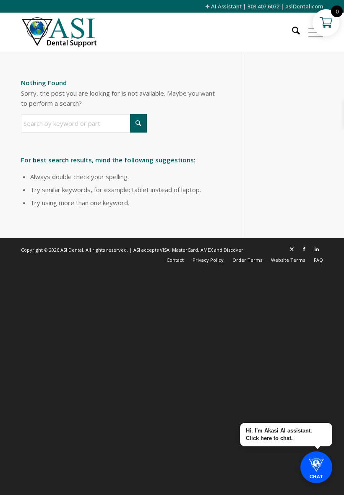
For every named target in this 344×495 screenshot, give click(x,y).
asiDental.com (304, 6)
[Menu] (311, 32)
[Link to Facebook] (304, 249)
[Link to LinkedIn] (316, 249)
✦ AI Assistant (223, 6)
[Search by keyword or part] (292, 32)
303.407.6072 (263, 6)
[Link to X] (291, 249)
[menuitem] (292, 32)
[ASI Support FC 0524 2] (59, 32)
